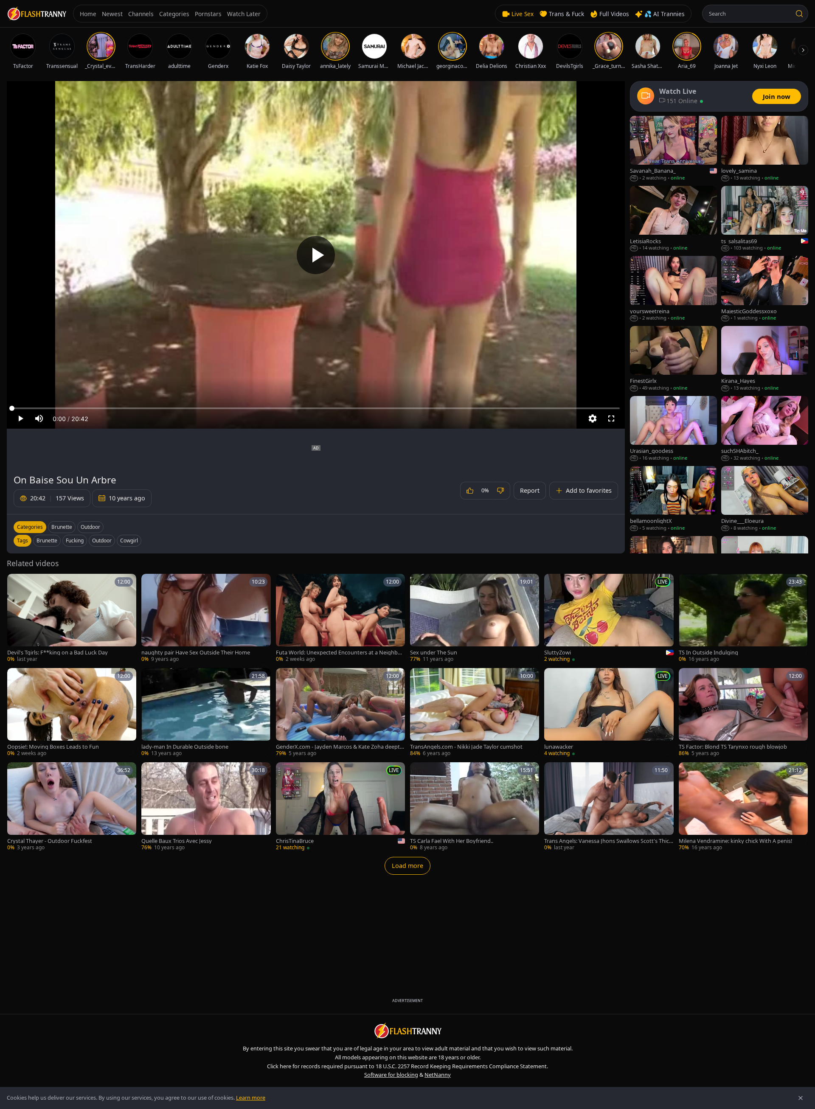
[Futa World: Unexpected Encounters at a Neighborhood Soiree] (340, 618)
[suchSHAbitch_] (764, 429)
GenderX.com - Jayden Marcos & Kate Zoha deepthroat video (339, 747)
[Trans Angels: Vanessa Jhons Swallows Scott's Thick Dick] (608, 806)
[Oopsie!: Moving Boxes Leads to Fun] (71, 712)
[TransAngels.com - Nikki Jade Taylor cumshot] (474, 712)
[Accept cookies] (800, 1098)
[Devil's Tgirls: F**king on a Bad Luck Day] (71, 618)
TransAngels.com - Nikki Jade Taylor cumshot (466, 747)
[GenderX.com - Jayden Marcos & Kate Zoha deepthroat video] (340, 712)
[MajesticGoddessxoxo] (764, 289)
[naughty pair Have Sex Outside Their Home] (205, 618)
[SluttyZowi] (608, 618)
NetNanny (437, 1074)
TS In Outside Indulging (708, 652)
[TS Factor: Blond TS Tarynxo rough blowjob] (743, 712)
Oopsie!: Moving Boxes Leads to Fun (53, 747)
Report (530, 490)
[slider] (316, 408)
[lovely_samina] (764, 149)
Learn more (250, 1097)
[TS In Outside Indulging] (743, 618)
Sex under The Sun (433, 652)
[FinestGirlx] (673, 359)
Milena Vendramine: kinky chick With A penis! (735, 841)
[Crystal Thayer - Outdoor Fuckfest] (71, 806)
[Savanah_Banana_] (673, 149)
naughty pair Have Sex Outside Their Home (195, 652)
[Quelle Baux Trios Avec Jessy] (205, 806)
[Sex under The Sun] (474, 618)
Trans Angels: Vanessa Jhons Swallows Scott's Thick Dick (608, 841)
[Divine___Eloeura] (764, 499)
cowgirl (129, 540)
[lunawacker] (608, 712)
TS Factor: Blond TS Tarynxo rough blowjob (733, 747)
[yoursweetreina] (673, 289)
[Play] (316, 255)
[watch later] (16, 583)
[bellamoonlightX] (673, 499)
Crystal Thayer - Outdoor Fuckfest (49, 841)
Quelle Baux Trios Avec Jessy (176, 841)
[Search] (799, 13)
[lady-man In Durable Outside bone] (205, 712)
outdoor (102, 540)
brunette (47, 540)
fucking (75, 540)
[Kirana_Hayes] (764, 359)
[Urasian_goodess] (673, 429)
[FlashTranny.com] (36, 13)
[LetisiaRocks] (673, 219)
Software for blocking (391, 1074)
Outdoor (90, 527)
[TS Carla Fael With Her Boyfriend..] (474, 806)
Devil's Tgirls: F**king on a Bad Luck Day (57, 652)
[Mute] (39, 418)
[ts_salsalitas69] (764, 219)
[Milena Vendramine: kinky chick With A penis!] (743, 806)
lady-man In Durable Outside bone (184, 747)
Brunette (61, 527)
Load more (407, 866)
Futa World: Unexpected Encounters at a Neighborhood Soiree (339, 652)
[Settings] (592, 418)
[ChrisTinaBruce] (340, 806)
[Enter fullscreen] (611, 418)
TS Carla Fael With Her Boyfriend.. (451, 841)
